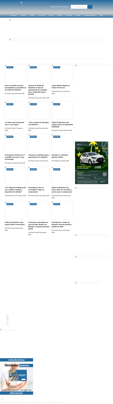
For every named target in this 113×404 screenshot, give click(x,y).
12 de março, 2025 (20, 195)
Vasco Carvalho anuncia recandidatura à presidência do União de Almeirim (15, 88)
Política (32, 15)
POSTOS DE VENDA (6, 402)
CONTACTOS (17, 402)
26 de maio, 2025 (20, 163)
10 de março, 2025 (43, 195)
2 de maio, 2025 (43, 161)
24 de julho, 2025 (67, 130)
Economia (42, 15)
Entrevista (69, 15)
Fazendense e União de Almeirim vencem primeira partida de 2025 (61, 224)
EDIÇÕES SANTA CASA (41, 402)
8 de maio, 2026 (19, 93)
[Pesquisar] (89, 7)
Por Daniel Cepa (10, 93)
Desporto (23, 15)
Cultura (51, 15)
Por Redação (55, 161)
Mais (101, 15)
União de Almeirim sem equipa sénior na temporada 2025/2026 (62, 125)
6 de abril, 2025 (64, 161)
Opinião (59, 15)
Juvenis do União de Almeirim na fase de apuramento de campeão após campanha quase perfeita (37, 90)
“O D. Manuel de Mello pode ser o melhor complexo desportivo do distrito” (15, 190)
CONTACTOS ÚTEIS (27, 402)
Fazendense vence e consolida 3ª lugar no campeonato (36, 190)
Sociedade (13, 15)
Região (78, 15)
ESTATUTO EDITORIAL (56, 402)
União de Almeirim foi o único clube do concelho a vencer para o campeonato (62, 190)
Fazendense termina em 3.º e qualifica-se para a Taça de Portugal (15, 157)
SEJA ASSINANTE (90, 15)
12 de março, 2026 (43, 98)
